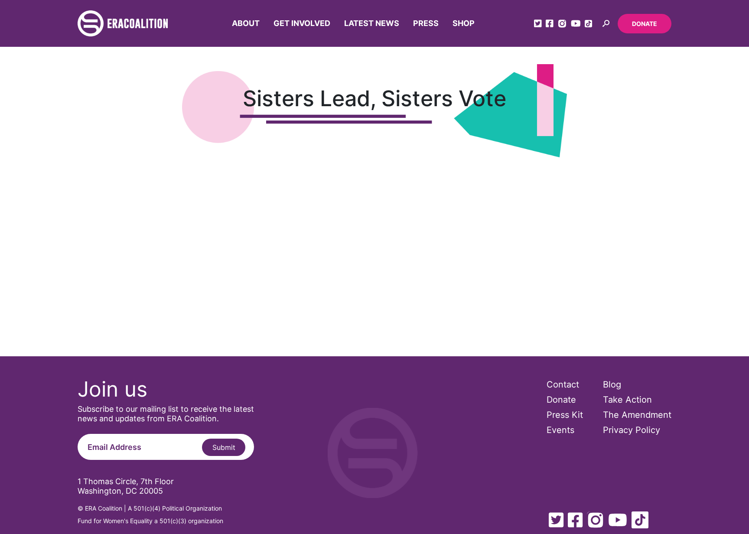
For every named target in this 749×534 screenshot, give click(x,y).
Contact (563, 384)
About (246, 23)
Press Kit (565, 415)
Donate (644, 23)
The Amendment (637, 415)
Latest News (371, 23)
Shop (464, 23)
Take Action (627, 399)
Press (426, 23)
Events (560, 430)
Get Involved (302, 23)
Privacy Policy (631, 430)
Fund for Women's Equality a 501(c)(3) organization (150, 520)
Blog (612, 384)
